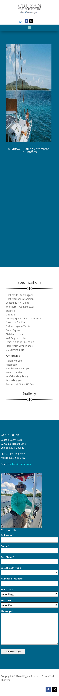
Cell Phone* (7, 557)
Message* (7, 611)
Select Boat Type (11, 567)
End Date (6, 600)
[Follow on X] (31, 21)
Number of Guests (12, 578)
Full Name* (7, 535)
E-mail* (5, 546)
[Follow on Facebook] (26, 21)
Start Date (7, 589)
